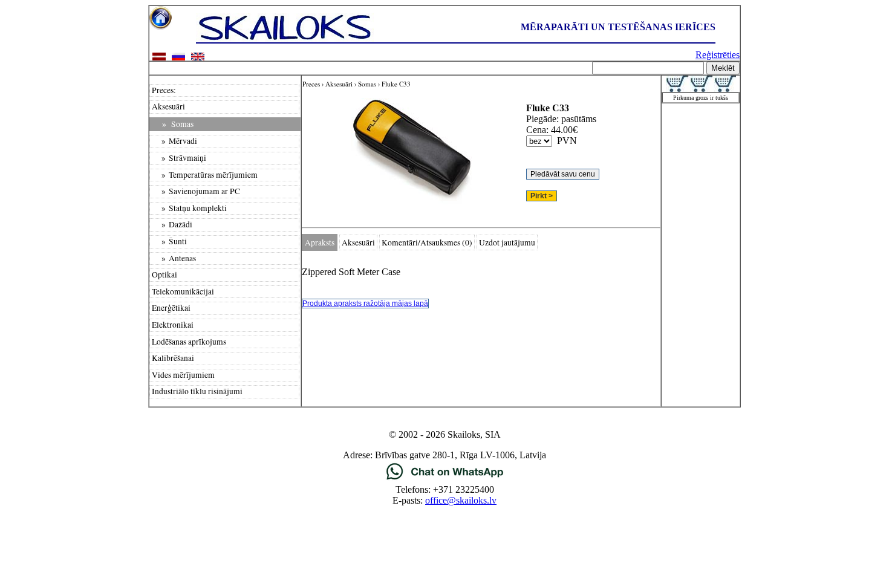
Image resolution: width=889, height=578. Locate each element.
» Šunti (169, 241)
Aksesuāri (168, 106)
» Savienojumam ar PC (196, 191)
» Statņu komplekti (189, 208)
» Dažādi (172, 224)
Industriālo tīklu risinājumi (197, 391)
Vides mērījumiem (183, 374)
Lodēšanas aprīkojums (189, 341)
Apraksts (319, 242)
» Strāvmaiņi (179, 157)
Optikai (164, 274)
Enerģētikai (171, 307)
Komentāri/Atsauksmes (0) (427, 242)
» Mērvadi (174, 140)
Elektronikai (173, 324)
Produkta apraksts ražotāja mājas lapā (365, 303)
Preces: (164, 90)
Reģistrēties (717, 55)
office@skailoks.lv (461, 500)
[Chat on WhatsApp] (445, 478)
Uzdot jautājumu (507, 242)
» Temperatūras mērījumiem (205, 174)
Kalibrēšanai (173, 357)
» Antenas (174, 258)
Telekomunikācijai (183, 291)
